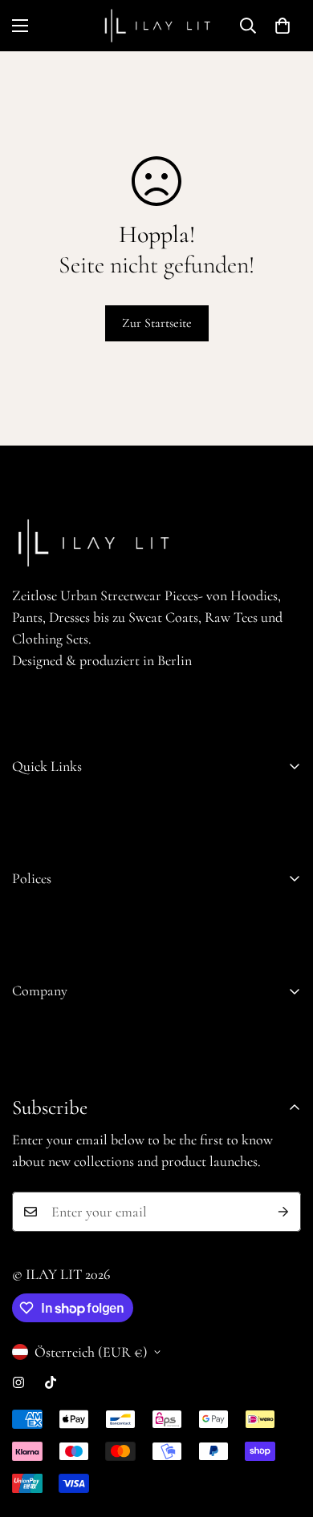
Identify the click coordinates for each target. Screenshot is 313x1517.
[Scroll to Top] (284, 1432)
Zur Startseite (157, 323)
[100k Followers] (18, 1382)
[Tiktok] (50, 1382)
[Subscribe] (283, 1212)
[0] (282, 25)
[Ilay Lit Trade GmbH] (156, 25)
